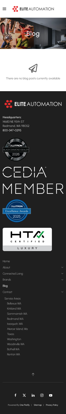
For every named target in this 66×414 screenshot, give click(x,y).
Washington (14, 339)
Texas (10, 334)
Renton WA (13, 354)
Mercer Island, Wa (17, 329)
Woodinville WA (15, 344)
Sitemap (38, 405)
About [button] (6, 267)
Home (6, 261)
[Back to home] (33, 9)
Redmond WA (15, 319)
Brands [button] (7, 279)
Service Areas (12, 298)
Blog (5, 285)
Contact (7, 292)
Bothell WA (13, 349)
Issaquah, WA (15, 323)
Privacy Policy (52, 405)
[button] (4, 9)
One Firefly (25, 405)
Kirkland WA (14, 308)
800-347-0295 (12, 130)
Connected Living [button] (13, 273)
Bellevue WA (14, 303)
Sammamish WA (17, 313)
